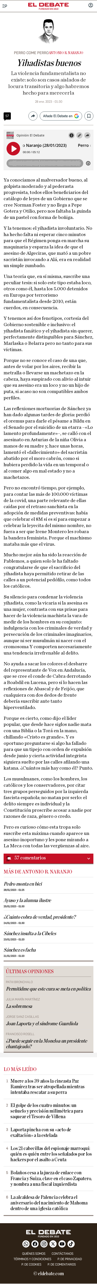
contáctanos (62, 1254)
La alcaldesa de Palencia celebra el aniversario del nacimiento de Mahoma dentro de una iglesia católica (49, 1203)
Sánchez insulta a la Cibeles (30, 933)
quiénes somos (33, 1254)
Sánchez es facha (19, 950)
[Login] (90, 5)
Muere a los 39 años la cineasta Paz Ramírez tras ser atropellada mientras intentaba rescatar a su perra (47, 1087)
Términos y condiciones (32, 1259)
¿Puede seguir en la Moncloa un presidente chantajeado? (46, 1044)
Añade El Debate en (57, 116)
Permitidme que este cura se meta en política (48, 989)
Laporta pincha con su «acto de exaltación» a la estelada (40, 1132)
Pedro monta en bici (23, 884)
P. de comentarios (62, 1264)
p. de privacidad (70, 1259)
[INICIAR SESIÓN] (90, 5)
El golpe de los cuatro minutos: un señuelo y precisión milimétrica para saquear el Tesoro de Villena (46, 1111)
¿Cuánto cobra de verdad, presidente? (40, 917)
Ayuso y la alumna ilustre (27, 900)
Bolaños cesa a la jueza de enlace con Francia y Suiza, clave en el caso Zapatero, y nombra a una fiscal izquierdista (51, 1178)
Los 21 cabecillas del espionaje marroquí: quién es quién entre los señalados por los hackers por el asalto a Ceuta (51, 1154)
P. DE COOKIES (31, 1264)
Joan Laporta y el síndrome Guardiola (42, 1023)
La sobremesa (19, 1006)
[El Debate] (48, 4)
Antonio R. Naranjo (66, 53)
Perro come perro (31, 53)
